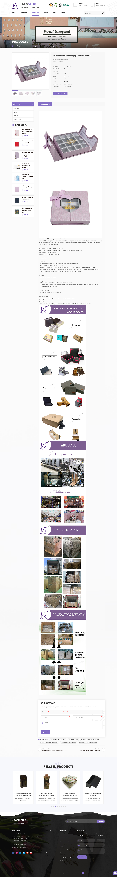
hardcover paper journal (66, 861)
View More (25, 135)
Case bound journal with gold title (27, 142)
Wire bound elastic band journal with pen (27, 210)
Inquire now (59, 93)
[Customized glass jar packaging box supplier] (43, 781)
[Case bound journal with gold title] (17, 144)
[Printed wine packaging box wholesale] (66, 781)
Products (35, 13)
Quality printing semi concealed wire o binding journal (27, 154)
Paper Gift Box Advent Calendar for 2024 (27, 176)
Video (46, 13)
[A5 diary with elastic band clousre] (17, 200)
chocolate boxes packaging (57, 739)
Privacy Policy (77, 873)
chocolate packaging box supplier (49, 742)
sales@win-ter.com (100, 6)
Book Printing (17, 119)
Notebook (16, 116)
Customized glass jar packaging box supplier (43, 794)
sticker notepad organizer (66, 850)
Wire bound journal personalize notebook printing (27, 131)
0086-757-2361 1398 (83, 6)
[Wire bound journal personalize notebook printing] (17, 133)
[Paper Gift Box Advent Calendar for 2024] (17, 178)
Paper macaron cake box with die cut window (90, 794)
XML (71, 873)
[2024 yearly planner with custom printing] (17, 189)
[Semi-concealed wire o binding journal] (17, 167)
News (54, 13)
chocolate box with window (68, 742)
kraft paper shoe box (65, 842)
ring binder (63, 834)
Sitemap (46, 855)
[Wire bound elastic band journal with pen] (17, 212)
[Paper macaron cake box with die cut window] (89, 781)
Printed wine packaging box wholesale (67, 794)
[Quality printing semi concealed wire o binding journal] (17, 155)
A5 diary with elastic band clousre (27, 198)
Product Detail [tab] (45, 104)
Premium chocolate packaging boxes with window (60, 712)
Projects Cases (48, 849)
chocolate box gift (73, 739)
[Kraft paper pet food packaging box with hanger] (20, 781)
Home (14, 13)
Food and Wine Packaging (31, 46)
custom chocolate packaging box (88, 742)
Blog (46, 852)
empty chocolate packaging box (90, 739)
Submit (81, 857)
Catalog (16, 112)
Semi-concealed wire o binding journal (26, 165)
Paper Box (20, 46)
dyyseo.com (66, 873)
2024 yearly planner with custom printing (27, 187)
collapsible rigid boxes (65, 864)
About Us (24, 13)
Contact (64, 13)
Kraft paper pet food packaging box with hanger (20, 794)
